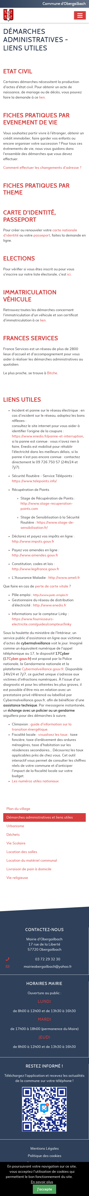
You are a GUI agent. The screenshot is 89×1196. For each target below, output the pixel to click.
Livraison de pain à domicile (28, 869)
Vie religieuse (17, 878)
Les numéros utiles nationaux (35, 781)
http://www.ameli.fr (64, 577)
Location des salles (21, 852)
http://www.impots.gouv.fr (33, 541)
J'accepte (44, 1189)
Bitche (52, 373)
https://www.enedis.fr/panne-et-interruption (47, 436)
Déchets (13, 834)
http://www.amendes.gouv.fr (35, 555)
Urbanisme (15, 826)
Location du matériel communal (31, 860)
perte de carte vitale (51, 586)
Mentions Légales (44, 1148)
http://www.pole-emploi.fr (50, 595)
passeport (41, 235)
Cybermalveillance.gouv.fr (43, 669)
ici (69, 274)
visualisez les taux (53, 734)
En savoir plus (42, 1182)
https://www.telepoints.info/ (34, 481)
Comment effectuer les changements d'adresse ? (42, 167)
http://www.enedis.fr (49, 605)
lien (42, 97)
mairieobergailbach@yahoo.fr (48, 966)
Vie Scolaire (15, 843)
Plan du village (18, 809)
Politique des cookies (44, 1156)
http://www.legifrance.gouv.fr (35, 569)
